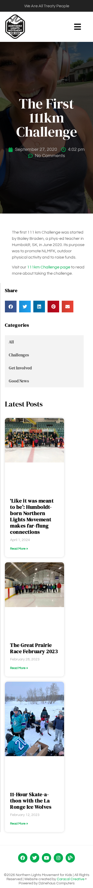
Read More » (19, 548)
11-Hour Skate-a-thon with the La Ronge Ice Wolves (30, 800)
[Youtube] (46, 858)
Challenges (19, 355)
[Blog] (70, 858)
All (11, 342)
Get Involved (20, 368)
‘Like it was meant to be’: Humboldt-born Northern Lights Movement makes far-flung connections (31, 516)
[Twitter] (34, 858)
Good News (19, 381)
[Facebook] (22, 858)
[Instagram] (58, 858)
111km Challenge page (48, 267)
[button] (77, 27)
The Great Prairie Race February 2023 (34, 648)
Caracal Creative (70, 879)
